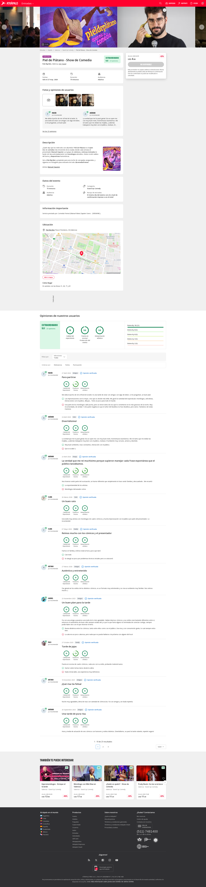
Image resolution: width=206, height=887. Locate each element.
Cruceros (75, 827)
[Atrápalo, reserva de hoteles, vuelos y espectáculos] (10, 3)
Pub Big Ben (50, 230)
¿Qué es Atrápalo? (111, 816)
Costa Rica (46, 824)
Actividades (76, 836)
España (50, 50)
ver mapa (62, 64)
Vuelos (74, 816)
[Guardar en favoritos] (164, 10)
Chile (44, 818)
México (45, 832)
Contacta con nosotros (144, 822)
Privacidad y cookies (111, 827)
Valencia (57, 50)
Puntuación (77, 365)
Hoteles (74, 819)
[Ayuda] (194, 3)
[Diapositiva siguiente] (165, 782)
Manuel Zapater (54, 167)
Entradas (42, 50)
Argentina (46, 816)
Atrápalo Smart (77, 847)
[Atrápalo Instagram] (110, 860)
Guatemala (46, 829)
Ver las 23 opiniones (49, 131)
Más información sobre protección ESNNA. (106, 882)
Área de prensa (110, 819)
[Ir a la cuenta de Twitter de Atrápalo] (96, 860)
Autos (74, 830)
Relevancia (58, 365)
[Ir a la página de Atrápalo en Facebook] (103, 860)
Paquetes (75, 822)
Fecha (67, 365)
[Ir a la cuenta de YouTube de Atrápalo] (116, 860)
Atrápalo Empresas (78, 844)
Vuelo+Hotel (76, 824)
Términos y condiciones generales (116, 822)
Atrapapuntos (76, 841)
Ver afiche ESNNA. (127, 882)
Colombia (46, 821)
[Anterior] (4, 27)
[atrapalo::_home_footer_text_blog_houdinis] (89, 860)
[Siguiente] (201, 27)
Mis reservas (141, 816)
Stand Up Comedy (67, 50)
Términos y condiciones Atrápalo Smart (117, 824)
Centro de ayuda (142, 819)
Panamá (45, 834)
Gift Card (75, 838)
